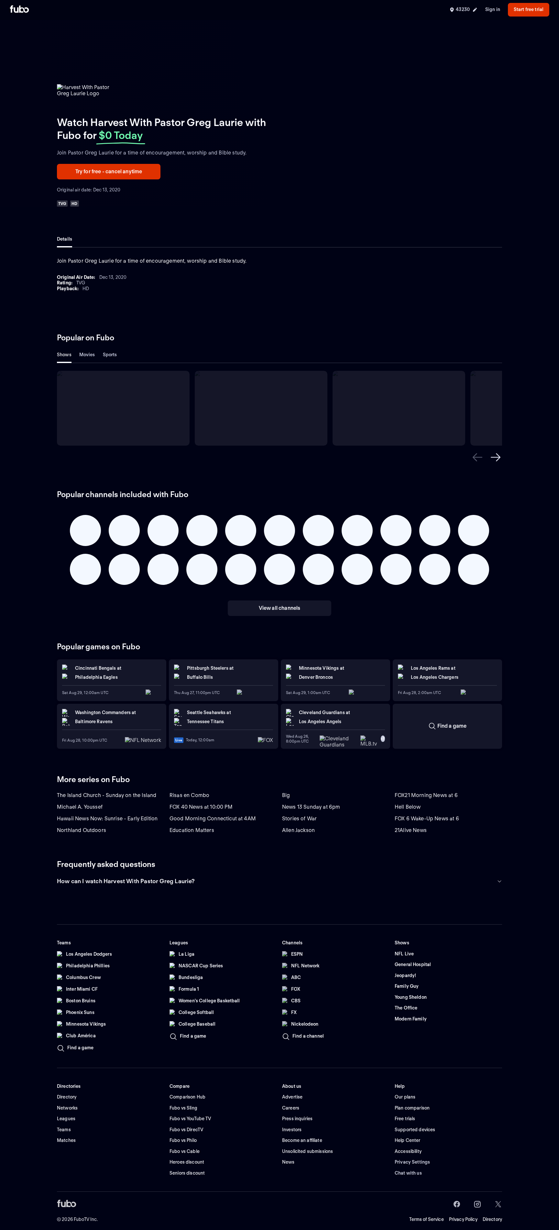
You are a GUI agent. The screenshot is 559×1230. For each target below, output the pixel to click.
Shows (64, 354)
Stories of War (299, 818)
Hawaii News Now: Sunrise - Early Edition (107, 818)
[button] (477, 457)
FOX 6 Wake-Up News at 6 (427, 818)
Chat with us (408, 1173)
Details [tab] (64, 239)
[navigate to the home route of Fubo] (19, 9)
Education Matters (192, 830)
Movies (87, 354)
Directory (492, 1219)
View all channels (280, 608)
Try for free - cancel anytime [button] (108, 171)
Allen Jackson (298, 830)
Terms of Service (426, 1219)
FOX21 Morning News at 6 (426, 795)
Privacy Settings (412, 1162)
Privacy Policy (463, 1219)
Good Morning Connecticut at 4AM (213, 818)
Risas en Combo (189, 795)
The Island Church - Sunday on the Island (106, 795)
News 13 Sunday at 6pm (311, 807)
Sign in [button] (492, 9)
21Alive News (411, 830)
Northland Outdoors (81, 830)
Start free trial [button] (528, 9)
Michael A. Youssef (80, 807)
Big (286, 795)
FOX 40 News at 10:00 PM (201, 807)
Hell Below (408, 807)
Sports (110, 354)
